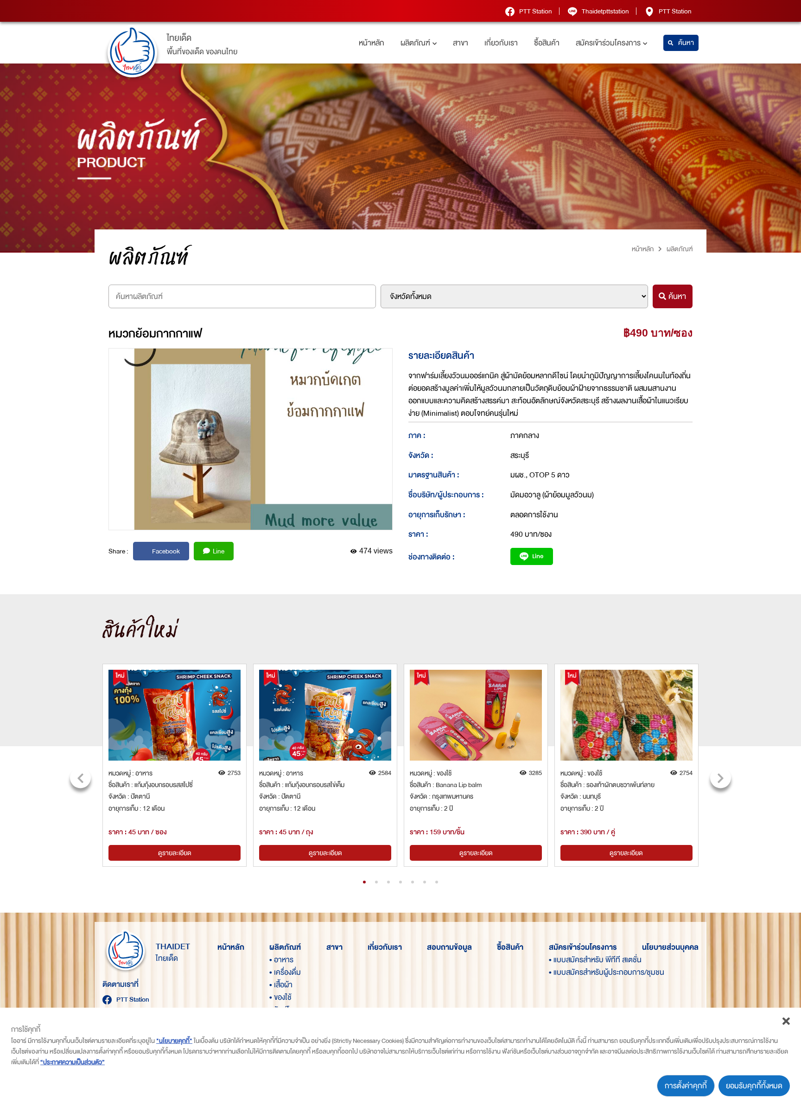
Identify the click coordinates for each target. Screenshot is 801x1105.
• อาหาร (281, 959)
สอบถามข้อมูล (449, 947)
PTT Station (535, 11)
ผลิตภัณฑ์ (415, 43)
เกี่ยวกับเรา (501, 43)
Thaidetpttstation (605, 11)
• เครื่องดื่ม (285, 972)
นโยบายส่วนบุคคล (670, 947)
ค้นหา (686, 43)
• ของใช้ (280, 997)
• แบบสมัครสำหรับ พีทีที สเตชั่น (564, 959)
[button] (364, 882)
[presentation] (80, 778)
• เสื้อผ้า (280, 984)
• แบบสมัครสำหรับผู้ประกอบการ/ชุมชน (564, 972)
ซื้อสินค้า (546, 43)
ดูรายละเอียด (174, 852)
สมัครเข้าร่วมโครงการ (608, 43)
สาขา (460, 43)
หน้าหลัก (371, 43)
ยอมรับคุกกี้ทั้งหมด (754, 1085)
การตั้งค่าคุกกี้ (686, 1085)
